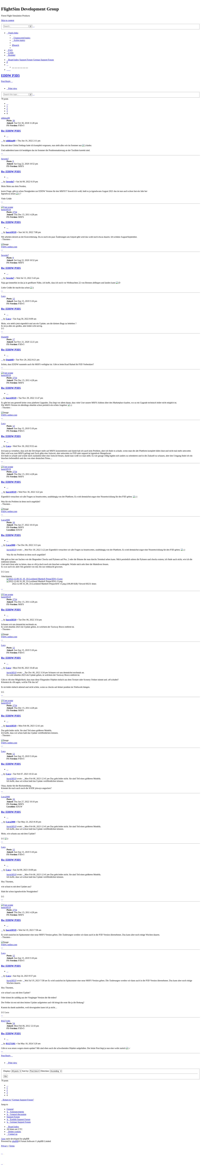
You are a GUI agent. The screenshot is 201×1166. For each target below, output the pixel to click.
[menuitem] (21, 38)
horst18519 (6, 209)
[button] (7, 103)
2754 (15, 212)
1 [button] (7, 106)
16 (14, 522)
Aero (3, 1139)
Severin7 (5, 159)
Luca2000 (5, 520)
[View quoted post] (24, 550)
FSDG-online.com (9, 247)
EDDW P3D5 (10, 75)
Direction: (45, 1071)
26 (14, 120)
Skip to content (7, 20)
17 (14, 339)
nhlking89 (5, 118)
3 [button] (7, 111)
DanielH (4, 337)
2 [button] (7, 108)
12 (14, 298)
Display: (7, 1071)
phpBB (15, 1141)
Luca (3, 296)
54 (14, 1023)
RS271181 (5, 1021)
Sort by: (25, 1071)
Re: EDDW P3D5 (11, 130)
